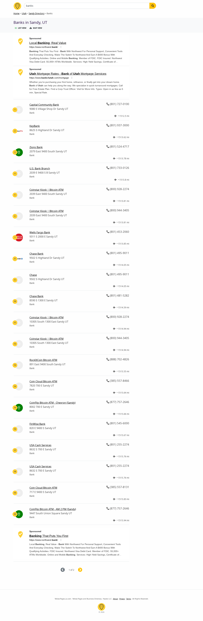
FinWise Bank (37, 424)
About (115, 599)
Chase (33, 275)
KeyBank (34, 126)
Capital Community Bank (44, 104)
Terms (128, 599)
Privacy (122, 599)
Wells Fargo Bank (39, 232)
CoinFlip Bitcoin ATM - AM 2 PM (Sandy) (52, 509)
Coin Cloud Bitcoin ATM (43, 381)
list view (22, 28)
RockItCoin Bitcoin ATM (43, 360)
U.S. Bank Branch (39, 168)
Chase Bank (36, 253)
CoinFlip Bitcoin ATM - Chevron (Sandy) (52, 402)
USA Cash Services (40, 445)
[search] (152, 6)
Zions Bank (36, 147)
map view (37, 28)
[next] (84, 570)
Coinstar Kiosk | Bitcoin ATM (46, 190)
